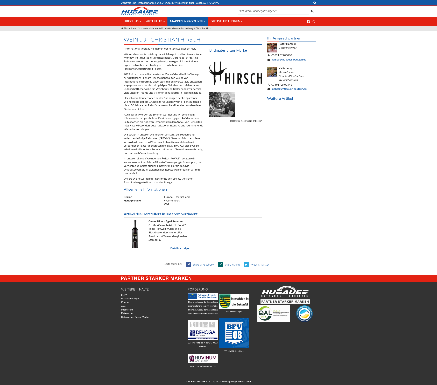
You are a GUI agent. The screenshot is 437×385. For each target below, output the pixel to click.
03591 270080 (165, 2)
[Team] (222, 104)
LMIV (124, 294)
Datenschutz (128, 313)
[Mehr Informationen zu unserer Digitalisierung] (234, 307)
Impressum (127, 309)
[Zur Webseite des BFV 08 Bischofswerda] (234, 347)
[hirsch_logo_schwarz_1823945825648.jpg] (235, 73)
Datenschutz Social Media (135, 316)
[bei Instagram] (313, 21)
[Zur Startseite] (139, 11)
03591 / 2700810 (281, 55)
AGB (123, 305)
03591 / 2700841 (281, 84)
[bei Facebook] (308, 21)
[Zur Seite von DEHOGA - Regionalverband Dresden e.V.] (203, 338)
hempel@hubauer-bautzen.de (288, 59)
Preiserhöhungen (130, 298)
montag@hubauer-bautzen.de (289, 88)
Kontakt (125, 302)
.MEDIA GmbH (241, 381)
